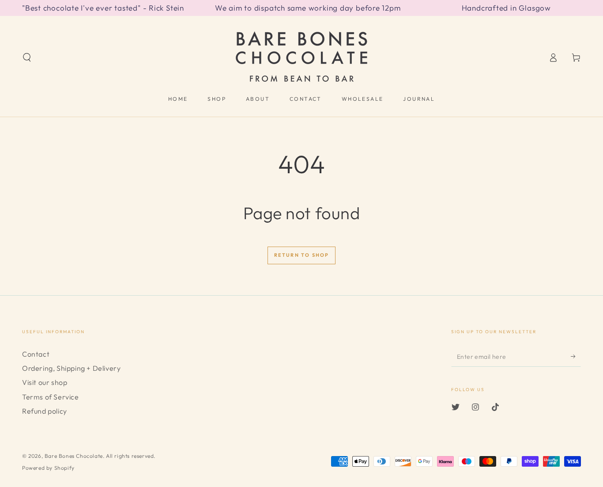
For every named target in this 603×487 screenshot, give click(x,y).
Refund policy (44, 411)
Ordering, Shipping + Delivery (71, 368)
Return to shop (301, 255)
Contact (35, 354)
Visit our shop (44, 382)
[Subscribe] (576, 356)
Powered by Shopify (48, 467)
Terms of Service (50, 396)
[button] (26, 57)
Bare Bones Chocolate (74, 456)
